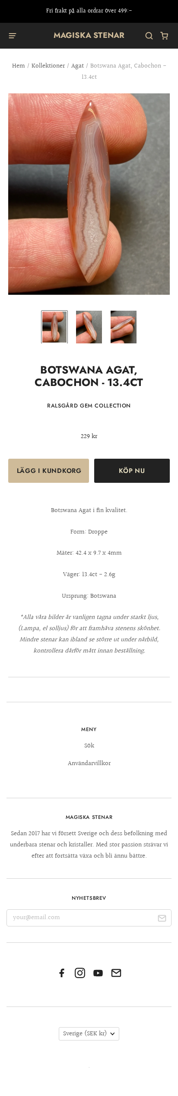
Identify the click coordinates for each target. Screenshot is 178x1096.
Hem (18, 66)
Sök (89, 746)
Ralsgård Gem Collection (89, 405)
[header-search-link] (149, 36)
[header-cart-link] (164, 36)
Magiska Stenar (89, 35)
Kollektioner (48, 66)
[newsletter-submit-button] (162, 920)
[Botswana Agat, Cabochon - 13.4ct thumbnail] (54, 327)
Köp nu (132, 470)
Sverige (85, 1034)
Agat (77, 66)
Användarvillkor (89, 764)
